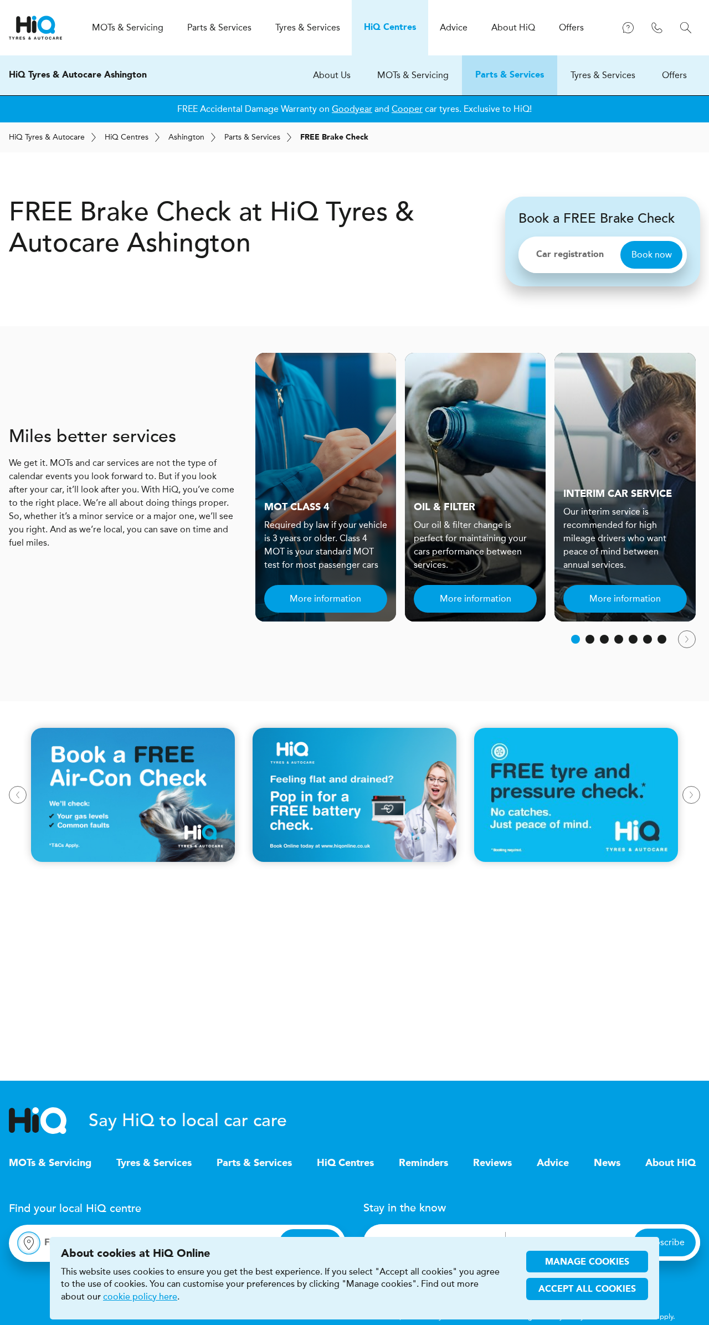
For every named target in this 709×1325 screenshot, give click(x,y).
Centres (126, 137)
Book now (651, 254)
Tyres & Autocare (47, 137)
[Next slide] (687, 639)
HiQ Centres (345, 1163)
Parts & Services (509, 75)
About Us (332, 75)
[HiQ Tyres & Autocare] (35, 27)
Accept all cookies (587, 1289)
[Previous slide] (18, 795)
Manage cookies (587, 1262)
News (607, 1163)
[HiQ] (49, 1120)
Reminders (423, 1163)
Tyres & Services (603, 75)
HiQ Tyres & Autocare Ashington (78, 75)
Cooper (407, 109)
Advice (553, 1163)
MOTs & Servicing (413, 75)
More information (325, 598)
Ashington (186, 137)
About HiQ (670, 1163)
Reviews (492, 1163)
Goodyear (352, 109)
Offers (674, 75)
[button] (575, 639)
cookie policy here (140, 1296)
